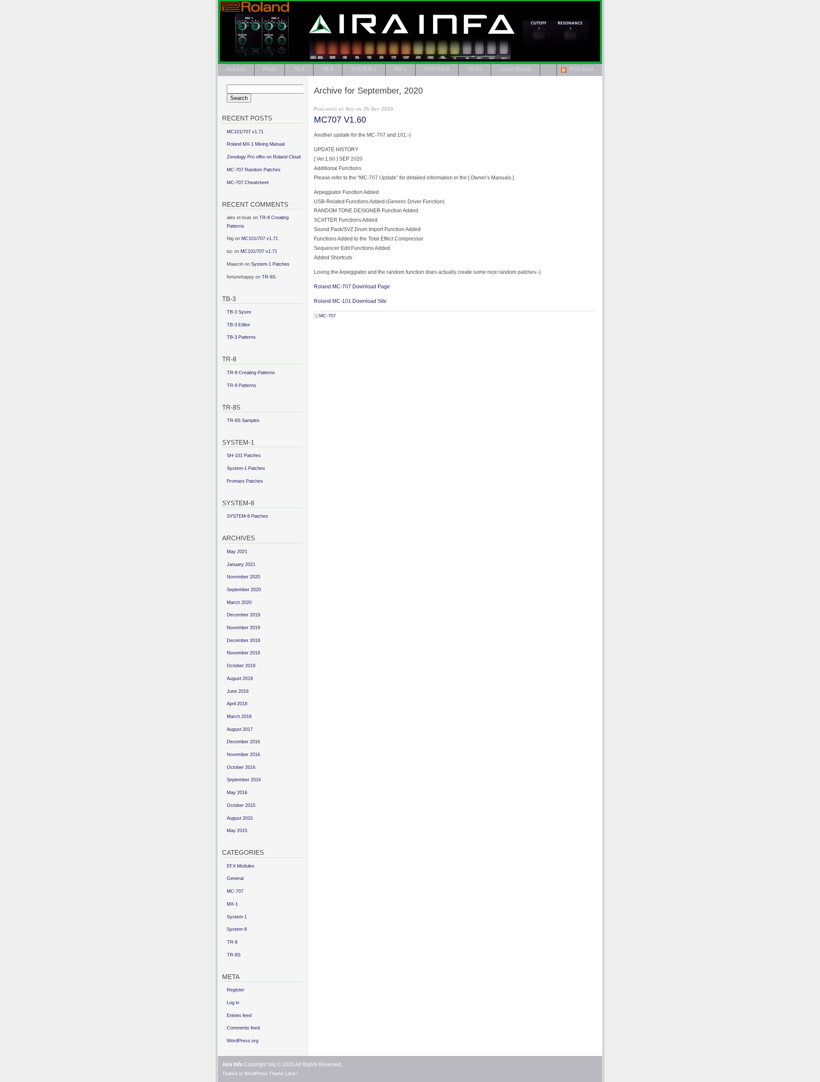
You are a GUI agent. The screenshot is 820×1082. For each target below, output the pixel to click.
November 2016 (243, 754)
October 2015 (241, 805)
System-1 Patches (270, 264)
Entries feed (239, 1015)
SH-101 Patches (244, 455)
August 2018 (240, 678)
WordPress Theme (264, 1073)
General (235, 878)
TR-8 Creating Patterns (251, 372)
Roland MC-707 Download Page (352, 287)
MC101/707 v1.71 (245, 131)
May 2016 (237, 792)
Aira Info (580, 14)
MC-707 (327, 315)
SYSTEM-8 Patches (247, 516)
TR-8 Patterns (241, 385)
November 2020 (243, 576)
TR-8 (328, 69)
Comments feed (243, 1027)
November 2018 (243, 652)
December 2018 (243, 640)
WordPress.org (242, 1040)
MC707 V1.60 (340, 119)
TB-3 (299, 69)
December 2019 (243, 614)
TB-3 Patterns (241, 337)
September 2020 (244, 589)
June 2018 (238, 691)
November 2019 (243, 627)
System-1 (237, 916)
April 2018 (237, 703)
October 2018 (241, 665)
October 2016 (241, 767)
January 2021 (241, 564)
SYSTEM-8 (437, 69)
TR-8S (474, 69)
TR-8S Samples (243, 420)
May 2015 (237, 830)
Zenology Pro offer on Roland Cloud (264, 156)
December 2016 (243, 741)
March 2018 (239, 716)
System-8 (237, 929)
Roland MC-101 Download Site (350, 301)
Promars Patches (245, 481)
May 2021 (237, 551)
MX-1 (400, 69)
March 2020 (239, 602)
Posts (269, 69)
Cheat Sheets (515, 69)
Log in (233, 1002)
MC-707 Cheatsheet (248, 182)
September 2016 (244, 779)
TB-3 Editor (238, 324)
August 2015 (240, 818)
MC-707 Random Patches (254, 169)
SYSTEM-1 (364, 69)
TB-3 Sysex (239, 311)
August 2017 (240, 729)
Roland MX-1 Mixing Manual (255, 144)
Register (235, 989)
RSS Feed (582, 69)
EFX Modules (241, 865)
